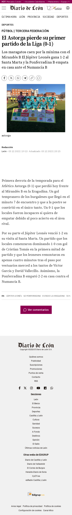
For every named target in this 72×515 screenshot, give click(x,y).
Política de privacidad (32, 506)
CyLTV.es (36, 476)
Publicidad (36, 361)
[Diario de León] (36, 7)
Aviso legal (16, 506)
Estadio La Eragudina (53, 296)
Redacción (7, 147)
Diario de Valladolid (36, 464)
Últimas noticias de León (36, 448)
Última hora (9, 16)
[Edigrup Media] (36, 494)
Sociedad (48, 16)
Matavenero (53, 1)
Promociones (36, 369)
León (22, 16)
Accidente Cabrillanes (35, 1)
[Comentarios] (38, 78)
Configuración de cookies (30, 510)
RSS (36, 381)
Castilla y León (36, 415)
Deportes (62, 16)
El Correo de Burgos (36, 468)
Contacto (36, 377)
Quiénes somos (36, 357)
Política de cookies (52, 506)
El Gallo (36, 444)
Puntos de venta (36, 373)
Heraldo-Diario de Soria (36, 472)
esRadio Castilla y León (36, 480)
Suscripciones (36, 365)
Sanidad (36, 424)
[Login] (67, 7)
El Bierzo (36, 403)
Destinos (36, 436)
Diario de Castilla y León (36, 460)
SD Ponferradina (32, 296)
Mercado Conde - (15, 1)
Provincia (34, 16)
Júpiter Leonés (14, 296)
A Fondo (36, 432)
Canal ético (48, 510)
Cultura (36, 420)
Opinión (36, 440)
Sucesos (36, 428)
